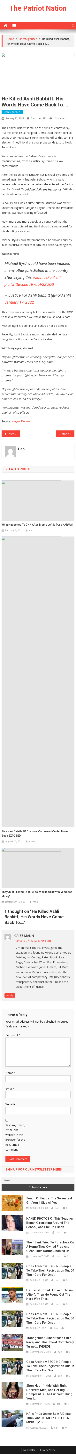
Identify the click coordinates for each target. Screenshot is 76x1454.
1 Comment (59, 118)
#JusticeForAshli (47, 277)
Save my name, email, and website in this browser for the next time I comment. (15, 1137)
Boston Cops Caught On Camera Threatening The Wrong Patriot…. (13, 434)
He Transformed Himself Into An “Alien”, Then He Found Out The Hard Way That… (49, 1294)
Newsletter (29, 1450)
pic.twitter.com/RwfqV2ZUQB (29, 284)
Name (10, 1073)
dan (33, 118)
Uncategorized (12, 112)
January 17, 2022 (19, 302)
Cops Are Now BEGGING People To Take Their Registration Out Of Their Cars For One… (50, 1270)
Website (10, 1104)
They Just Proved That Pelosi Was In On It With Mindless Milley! (37, 894)
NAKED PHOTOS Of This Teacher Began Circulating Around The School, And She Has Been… (49, 1223)
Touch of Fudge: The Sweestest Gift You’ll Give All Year (49, 1200)
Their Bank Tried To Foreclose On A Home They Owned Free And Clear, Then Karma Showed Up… (50, 1247)
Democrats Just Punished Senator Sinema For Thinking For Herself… (67, 434)
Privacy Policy (47, 1450)
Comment (12, 1035)
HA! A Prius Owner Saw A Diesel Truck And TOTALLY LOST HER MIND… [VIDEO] (48, 1418)
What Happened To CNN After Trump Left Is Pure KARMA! (37, 524)
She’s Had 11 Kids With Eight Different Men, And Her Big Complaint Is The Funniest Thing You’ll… (49, 1392)
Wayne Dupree (21, 421)
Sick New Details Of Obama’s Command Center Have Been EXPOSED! (35, 833)
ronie (32, 841)
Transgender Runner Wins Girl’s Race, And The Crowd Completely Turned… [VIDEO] (50, 1342)
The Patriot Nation (38, 8)
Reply (9, 995)
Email (10, 1088)
